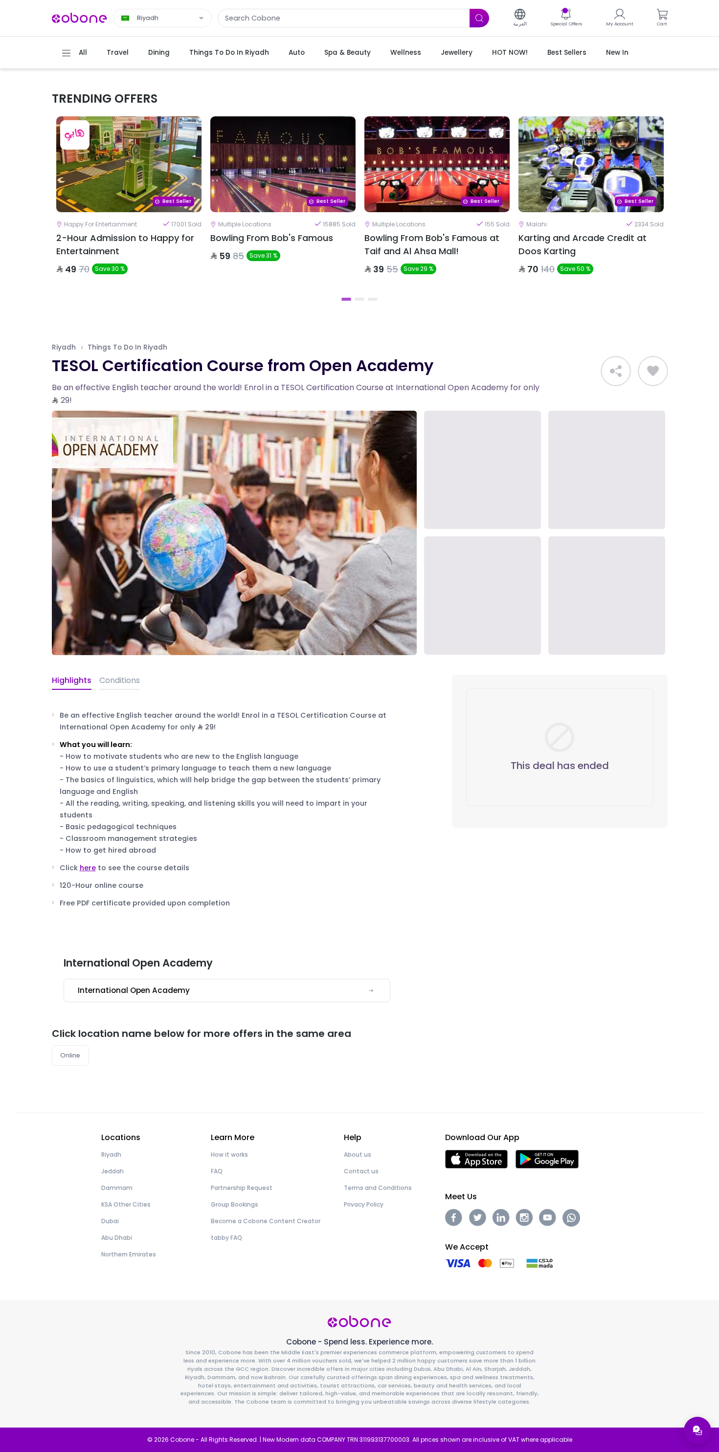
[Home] (80, 17)
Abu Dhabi (116, 1237)
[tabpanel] (129, 204)
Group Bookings (234, 1204)
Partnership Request (241, 1188)
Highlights (71, 680)
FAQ (217, 1171)
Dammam (117, 1188)
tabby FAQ (226, 1237)
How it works (229, 1154)
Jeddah (112, 1171)
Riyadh (64, 347)
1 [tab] (346, 299)
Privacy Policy (363, 1204)
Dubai (110, 1221)
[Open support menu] (697, 1430)
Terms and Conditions (378, 1188)
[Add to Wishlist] (653, 371)
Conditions (119, 680)
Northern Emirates (128, 1254)
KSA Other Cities (126, 1204)
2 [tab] (359, 299)
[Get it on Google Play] (547, 1158)
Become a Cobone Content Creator (265, 1221)
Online (70, 1055)
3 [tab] (373, 299)
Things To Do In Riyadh (127, 347)
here (88, 868)
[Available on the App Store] (476, 1158)
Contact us (361, 1171)
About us (357, 1154)
